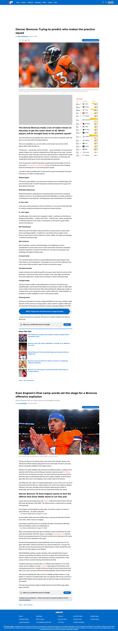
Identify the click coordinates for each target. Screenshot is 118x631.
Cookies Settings (78, 622)
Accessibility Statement (43, 622)
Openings (39, 616)
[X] (106, 2)
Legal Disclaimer (24, 622)
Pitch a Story (40, 619)
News (18, 2)
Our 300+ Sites (78, 616)
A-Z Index (61, 622)
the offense (66, 472)
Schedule (30, 2)
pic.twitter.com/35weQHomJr (39, 526)
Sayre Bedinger (23, 36)
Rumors (23, 2)
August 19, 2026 (42, 514)
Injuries (50, 2)
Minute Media (10, 626)
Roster (44, 2)
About (21, 616)
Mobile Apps (95, 616)
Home (20, 380)
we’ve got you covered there (35, 165)
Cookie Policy (95, 619)
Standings (38, 2)
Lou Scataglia (22, 403)
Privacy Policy (62, 619)
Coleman (44, 566)
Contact (60, 616)
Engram (46, 501)
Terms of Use (77, 619)
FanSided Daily (23, 619)
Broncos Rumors (29, 380)
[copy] (29, 40)
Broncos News (28, 605)
